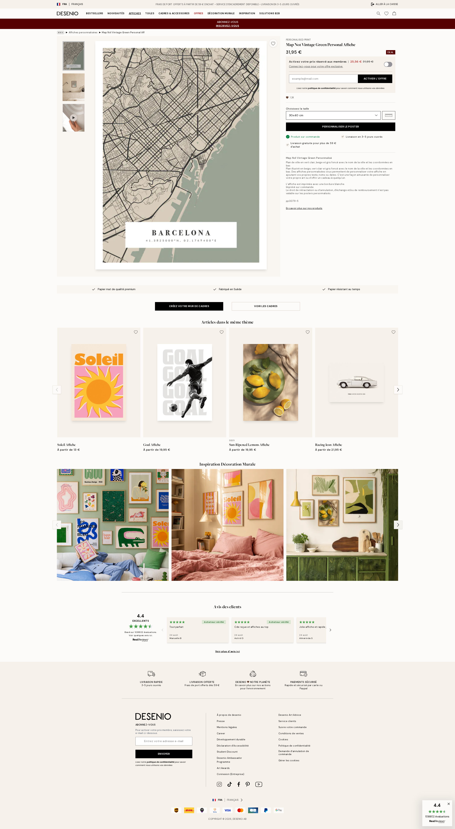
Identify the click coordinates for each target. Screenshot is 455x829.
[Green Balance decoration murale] (342, 525)
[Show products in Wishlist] (386, 13)
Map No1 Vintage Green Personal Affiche (123, 32)
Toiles (149, 13)
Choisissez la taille (297, 108)
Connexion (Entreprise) (230, 774)
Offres (198, 13)
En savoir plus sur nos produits (304, 208)
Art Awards (223, 768)
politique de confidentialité (322, 88)
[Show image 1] (74, 56)
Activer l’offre (375, 78)
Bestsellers (94, 13)
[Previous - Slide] (57, 389)
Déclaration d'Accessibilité (233, 745)
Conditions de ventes (291, 733)
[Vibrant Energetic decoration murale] (113, 525)
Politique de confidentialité (295, 745)
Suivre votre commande (293, 727)
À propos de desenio (229, 714)
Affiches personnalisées (83, 32)
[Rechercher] (378, 13)
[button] (388, 115)
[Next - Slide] (398, 389)
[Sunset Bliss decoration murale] (227, 525)
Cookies (283, 739)
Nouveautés (116, 13)
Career (221, 733)
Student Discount (227, 751)
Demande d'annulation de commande (294, 753)
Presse (221, 721)
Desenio (238, 818)
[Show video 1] (74, 118)
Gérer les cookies (289, 760)
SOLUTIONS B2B (269, 13)
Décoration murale (221, 13)
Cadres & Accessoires (174, 13)
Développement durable (231, 739)
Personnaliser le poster (340, 126)
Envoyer (164, 753)
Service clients (287, 721)
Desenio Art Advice (290, 714)
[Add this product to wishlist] (273, 43)
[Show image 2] (74, 87)
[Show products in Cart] (394, 13)
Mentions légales (227, 727)
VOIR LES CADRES (265, 306)
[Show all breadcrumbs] (60, 32)
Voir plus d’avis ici (227, 651)
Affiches (135, 13)
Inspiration (247, 13)
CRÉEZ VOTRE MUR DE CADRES (189, 306)
